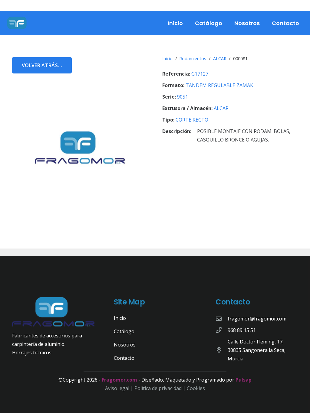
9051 (182, 96)
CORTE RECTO (192, 119)
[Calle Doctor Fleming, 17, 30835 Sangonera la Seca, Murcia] (222, 350)
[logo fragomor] (17, 23)
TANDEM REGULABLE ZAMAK (219, 85)
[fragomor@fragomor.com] (222, 318)
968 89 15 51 (242, 330)
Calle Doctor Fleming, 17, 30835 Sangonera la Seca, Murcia (256, 350)
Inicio (167, 58)
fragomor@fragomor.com (257, 318)
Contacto (124, 358)
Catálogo (124, 331)
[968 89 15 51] (222, 330)
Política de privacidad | (160, 388)
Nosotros (125, 344)
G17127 (199, 73)
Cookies (196, 388)
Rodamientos (192, 58)
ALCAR (219, 58)
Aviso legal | (119, 388)
